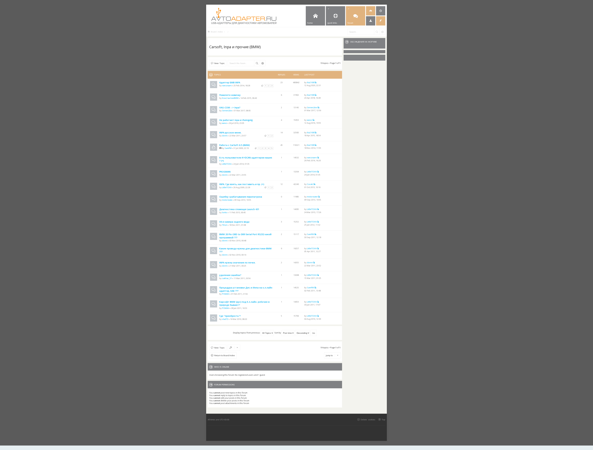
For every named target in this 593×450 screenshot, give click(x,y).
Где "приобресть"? (230, 315)
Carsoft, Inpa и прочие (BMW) (235, 46)
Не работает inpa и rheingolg (236, 120)
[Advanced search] (382, 32)
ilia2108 (310, 82)
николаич (227, 85)
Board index (217, 32)
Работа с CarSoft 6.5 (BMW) (234, 145)
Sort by (278, 332)
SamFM (228, 148)
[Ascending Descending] (302, 332)
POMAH (225, 293)
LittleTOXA (226, 163)
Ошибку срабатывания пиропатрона (240, 196)
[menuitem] (370, 10)
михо (224, 123)
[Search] (377, 32)
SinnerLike (227, 110)
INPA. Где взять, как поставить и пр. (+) (241, 184)
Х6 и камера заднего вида (234, 221)
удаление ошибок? (230, 275)
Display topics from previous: (247, 332)
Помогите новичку (230, 95)
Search (257, 63)
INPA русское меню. (230, 132)
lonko (224, 212)
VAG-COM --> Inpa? (229, 107)
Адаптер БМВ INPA (229, 82)
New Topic (219, 63)
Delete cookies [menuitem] (368, 419)
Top (383, 419)
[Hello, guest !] (370, 21)
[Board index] (256, 16)
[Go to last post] (315, 82)
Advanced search (262, 63)
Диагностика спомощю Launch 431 (239, 209)
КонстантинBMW (230, 98)
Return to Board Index (224, 355)
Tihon (224, 225)
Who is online (221, 366)
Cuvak (310, 184)
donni (224, 135)
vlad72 (225, 319)
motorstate (227, 199)
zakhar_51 (227, 278)
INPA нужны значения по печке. (237, 262)
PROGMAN (225, 171)
